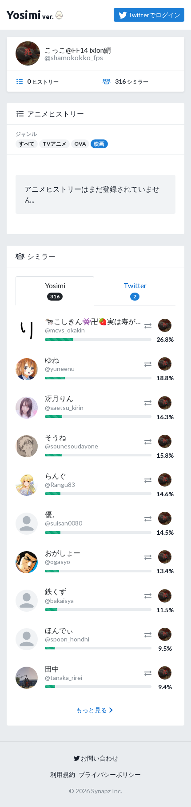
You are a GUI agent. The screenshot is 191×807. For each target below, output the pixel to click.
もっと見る (91, 710)
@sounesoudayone (71, 446)
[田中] (27, 678)
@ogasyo (57, 561)
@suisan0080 (63, 523)
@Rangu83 (60, 484)
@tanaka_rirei (63, 677)
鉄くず (55, 591)
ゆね (52, 359)
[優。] (27, 524)
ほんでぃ (59, 630)
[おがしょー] (27, 562)
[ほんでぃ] (27, 639)
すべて (27, 143)
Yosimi (55, 290)
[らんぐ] (27, 485)
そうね (55, 437)
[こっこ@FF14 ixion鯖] (164, 324)
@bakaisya (59, 600)
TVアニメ (55, 143)
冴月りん (59, 398)
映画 (99, 143)
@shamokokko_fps (73, 57)
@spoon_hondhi (67, 639)
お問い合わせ (99, 758)
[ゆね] (27, 369)
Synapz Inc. (106, 791)
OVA (80, 143)
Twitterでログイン (154, 15)
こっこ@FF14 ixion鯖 (77, 50)
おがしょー (62, 552)
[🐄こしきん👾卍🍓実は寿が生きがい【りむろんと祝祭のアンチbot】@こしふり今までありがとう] (27, 331)
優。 (52, 514)
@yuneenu (60, 368)
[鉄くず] (27, 601)
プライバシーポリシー (110, 774)
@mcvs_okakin (65, 330)
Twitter (135, 290)
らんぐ (55, 475)
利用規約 (62, 774)
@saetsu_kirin (64, 407)
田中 (52, 668)
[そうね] (27, 446)
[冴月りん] (27, 408)
